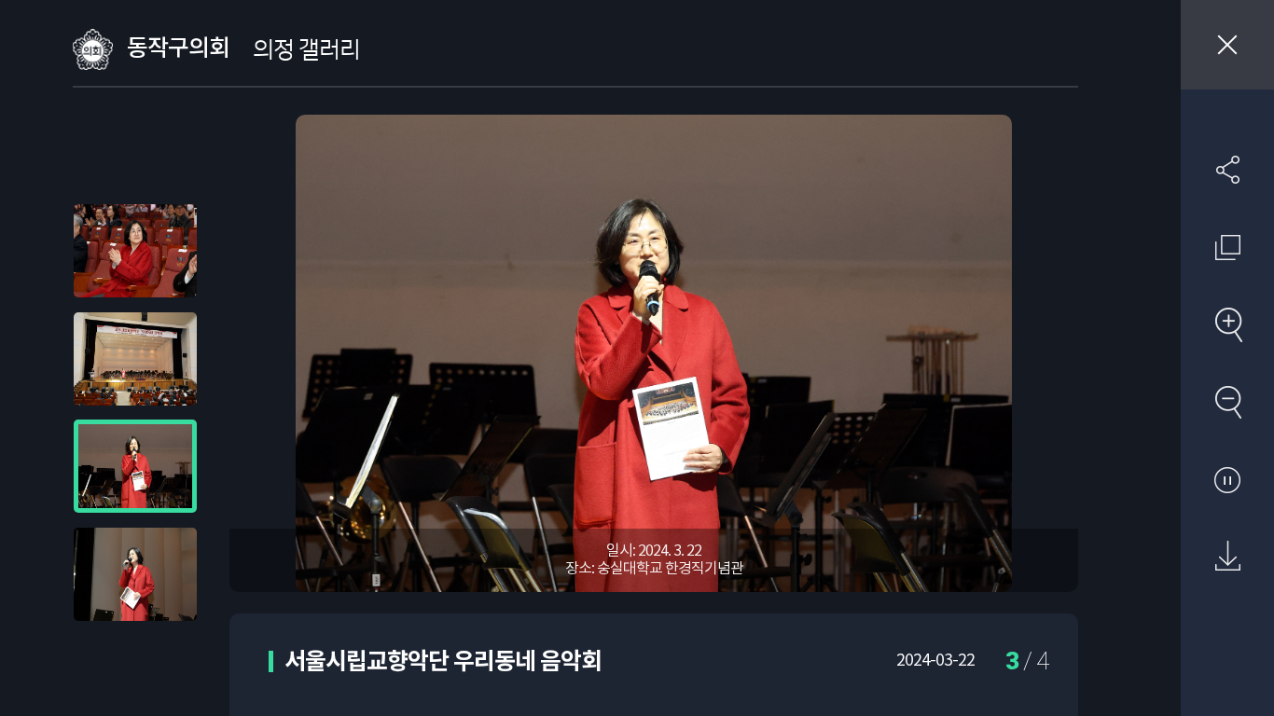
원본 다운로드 (1227, 556)
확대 (1227, 324)
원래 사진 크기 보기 (1227, 247)
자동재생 (1227, 479)
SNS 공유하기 (1227, 170)
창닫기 (1227, 45)
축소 (1227, 402)
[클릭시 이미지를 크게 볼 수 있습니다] (135, 250)
